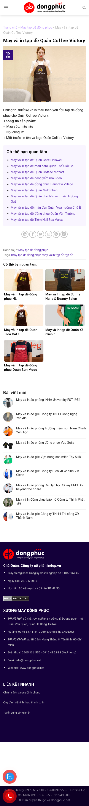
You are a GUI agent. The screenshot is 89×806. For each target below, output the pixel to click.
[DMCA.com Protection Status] (16, 598)
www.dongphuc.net (32, 667)
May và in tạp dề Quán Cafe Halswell (36, 160)
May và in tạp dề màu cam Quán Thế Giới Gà (42, 166)
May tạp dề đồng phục (36, 27)
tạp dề (69, 255)
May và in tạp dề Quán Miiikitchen (34, 190)
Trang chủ (10, 27)
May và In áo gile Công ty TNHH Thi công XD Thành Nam (47, 516)
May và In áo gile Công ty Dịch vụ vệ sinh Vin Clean (47, 473)
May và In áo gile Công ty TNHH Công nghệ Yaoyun (46, 416)
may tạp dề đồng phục (26, 255)
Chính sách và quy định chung (21, 692)
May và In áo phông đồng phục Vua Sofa (45, 443)
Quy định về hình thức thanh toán (23, 702)
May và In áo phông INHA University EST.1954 (48, 400)
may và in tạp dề (53, 255)
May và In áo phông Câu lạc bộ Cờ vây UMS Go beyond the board (49, 487)
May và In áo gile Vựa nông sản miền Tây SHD (48, 457)
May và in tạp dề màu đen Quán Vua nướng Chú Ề (46, 208)
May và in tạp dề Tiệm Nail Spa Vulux (37, 220)
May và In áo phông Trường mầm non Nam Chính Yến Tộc (51, 430)
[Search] (84, 7)
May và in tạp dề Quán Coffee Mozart (37, 172)
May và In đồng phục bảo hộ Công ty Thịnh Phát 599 (50, 501)
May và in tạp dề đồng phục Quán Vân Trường (43, 214)
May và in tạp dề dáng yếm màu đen (36, 178)
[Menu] (5, 7)
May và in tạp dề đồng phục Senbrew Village (42, 184)
